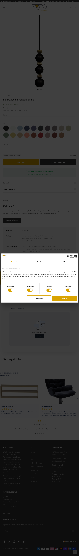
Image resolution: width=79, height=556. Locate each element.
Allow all (64, 298)
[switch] (30, 290)
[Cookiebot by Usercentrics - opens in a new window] (68, 256)
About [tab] (65, 262)
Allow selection (39, 298)
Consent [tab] (14, 262)
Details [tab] (39, 262)
